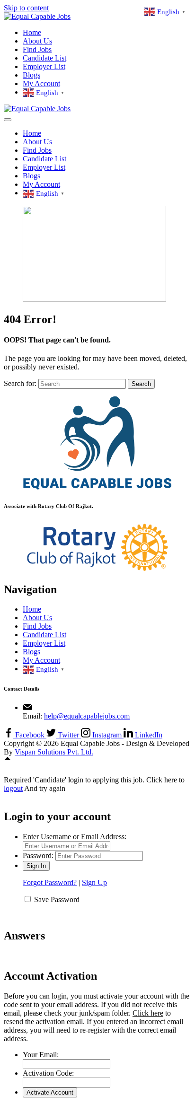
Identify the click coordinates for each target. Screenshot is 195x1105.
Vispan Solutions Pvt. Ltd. (54, 752)
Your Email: (41, 1055)
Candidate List (44, 58)
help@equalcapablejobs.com (87, 716)
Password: (38, 855)
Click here (148, 1013)
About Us (37, 41)
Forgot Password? (50, 882)
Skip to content (26, 8)
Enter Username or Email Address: (74, 837)
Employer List (44, 66)
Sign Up (94, 882)
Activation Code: (48, 1073)
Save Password (57, 899)
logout (13, 788)
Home (32, 32)
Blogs (31, 75)
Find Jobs (37, 49)
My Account (41, 83)
